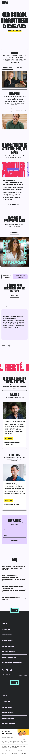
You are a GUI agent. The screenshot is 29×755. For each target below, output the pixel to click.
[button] (25, 2)
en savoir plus (13, 204)
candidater (7, 67)
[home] (5, 3)
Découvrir (14, 232)
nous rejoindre (8, 651)
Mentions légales (23, 675)
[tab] (7, 276)
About (4, 623)
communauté (7, 640)
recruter (6, 109)
